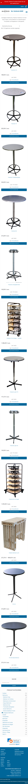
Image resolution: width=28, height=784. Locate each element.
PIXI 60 (14, 604)
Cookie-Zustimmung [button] (4, 781)
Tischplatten (6, 716)
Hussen (4, 714)
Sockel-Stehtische (7, 708)
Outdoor (4, 693)
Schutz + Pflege (6, 732)
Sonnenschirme (6, 730)
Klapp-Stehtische (7, 703)
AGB (9, 781)
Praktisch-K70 (14, 70)
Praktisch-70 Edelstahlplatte (14, 177)
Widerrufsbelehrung (14, 781)
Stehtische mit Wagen (8, 724)
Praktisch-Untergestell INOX (14, 284)
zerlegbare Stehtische (8, 712)
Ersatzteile (5, 720)
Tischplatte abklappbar (8, 707)
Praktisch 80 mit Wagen (14, 499)
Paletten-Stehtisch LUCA (14, 552)
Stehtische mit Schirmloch (9, 701)
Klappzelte (5, 728)
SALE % (4, 734)
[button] (26, 12)
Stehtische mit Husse (8, 722)
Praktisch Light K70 (14, 392)
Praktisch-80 (14, 231)
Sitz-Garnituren (6, 726)
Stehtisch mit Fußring (8, 699)
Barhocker (5, 718)
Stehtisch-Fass (6, 697)
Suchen (14, 685)
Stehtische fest (6, 705)
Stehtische (5, 695)
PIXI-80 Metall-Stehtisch (14, 657)
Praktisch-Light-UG (14, 445)
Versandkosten (15, 79)
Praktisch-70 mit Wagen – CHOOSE (14, 338)
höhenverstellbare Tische (9, 710)
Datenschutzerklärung (22, 781)
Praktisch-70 (14, 123)
